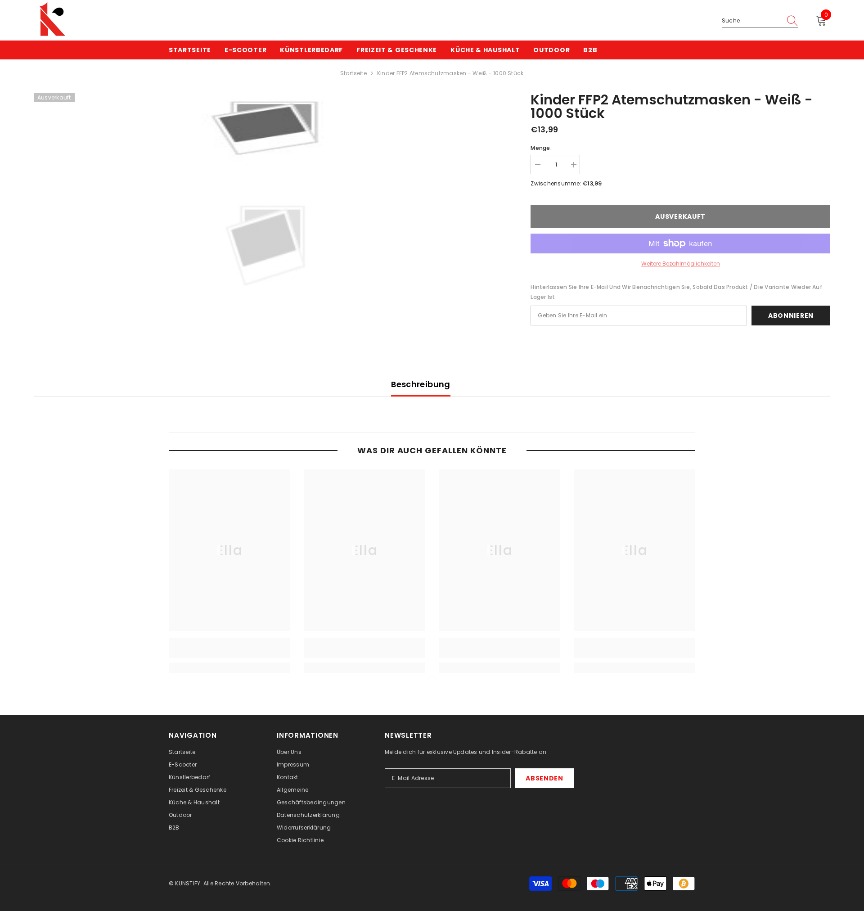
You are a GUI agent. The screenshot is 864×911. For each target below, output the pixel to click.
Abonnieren (791, 315)
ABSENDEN (544, 778)
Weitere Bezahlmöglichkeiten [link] (680, 263)
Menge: (541, 148)
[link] (229, 653)
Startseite (353, 73)
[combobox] (751, 20)
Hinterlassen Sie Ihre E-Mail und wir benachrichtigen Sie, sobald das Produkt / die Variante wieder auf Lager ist (676, 292)
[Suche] (760, 21)
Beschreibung (420, 384)
